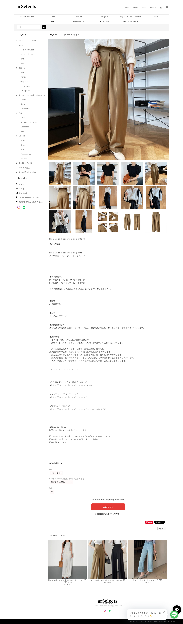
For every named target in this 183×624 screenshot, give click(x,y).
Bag (23, 140)
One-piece (104, 17)
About (135, 7)
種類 (50, 469)
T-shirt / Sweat (27, 50)
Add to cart (108, 506)
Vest (23, 131)
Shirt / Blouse (27, 54)
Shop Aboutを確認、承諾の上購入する (66, 478)
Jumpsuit (25, 104)
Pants (23, 77)
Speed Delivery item (130, 21)
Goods (53, 21)
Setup (23, 99)
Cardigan (25, 127)
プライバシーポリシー (29, 197)
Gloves (24, 158)
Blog (144, 7)
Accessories (26, 154)
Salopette (25, 109)
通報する (162, 529)
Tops (53, 17)
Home (126, 7)
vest (22, 63)
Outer (156, 17)
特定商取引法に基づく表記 (31, 202)
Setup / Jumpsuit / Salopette (130, 17)
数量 (50, 488)
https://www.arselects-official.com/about (72, 385)
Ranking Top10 (78, 21)
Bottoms (79, 17)
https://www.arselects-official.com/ (68, 397)
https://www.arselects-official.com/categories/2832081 (78, 409)
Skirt (23, 72)
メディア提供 (104, 21)
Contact (153, 7)
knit (22, 59)
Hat (22, 149)
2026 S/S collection (27, 17)
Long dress (26, 86)
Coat (23, 118)
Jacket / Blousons (29, 122)
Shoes (23, 145)
